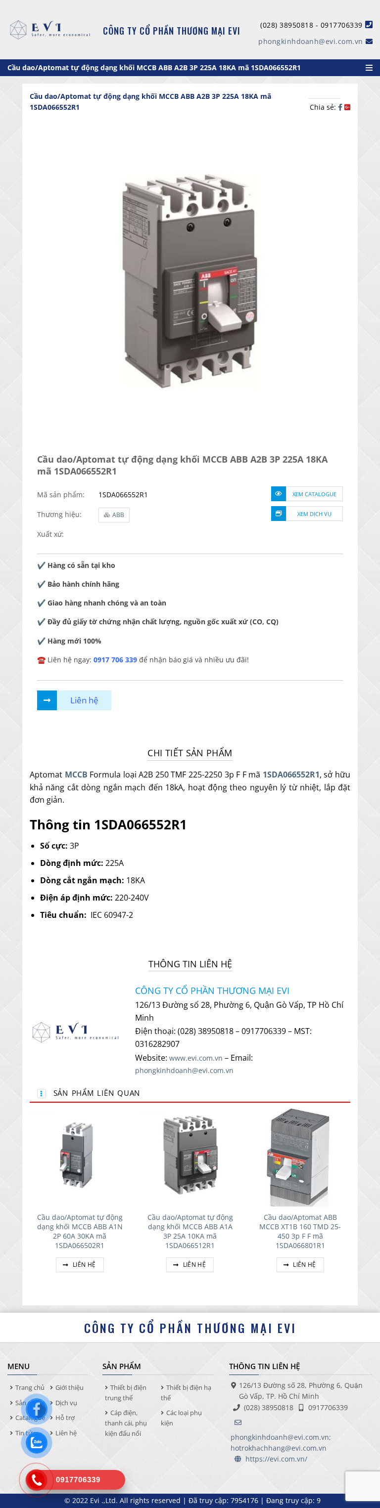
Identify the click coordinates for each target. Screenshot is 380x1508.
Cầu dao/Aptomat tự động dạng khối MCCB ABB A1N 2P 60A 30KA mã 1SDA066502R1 (80, 1231)
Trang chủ (30, 1387)
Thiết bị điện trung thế (125, 1392)
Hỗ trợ (65, 1417)
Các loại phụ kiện (181, 1417)
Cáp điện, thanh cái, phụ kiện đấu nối (126, 1423)
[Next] (349, 1201)
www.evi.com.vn (196, 1058)
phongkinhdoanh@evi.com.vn (310, 41)
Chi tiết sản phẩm (189, 753)
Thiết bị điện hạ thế (186, 1392)
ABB (118, 515)
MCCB (76, 774)
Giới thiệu (69, 1387)
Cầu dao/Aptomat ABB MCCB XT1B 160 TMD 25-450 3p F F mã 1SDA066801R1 (300, 1231)
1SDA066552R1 (291, 774)
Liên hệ (83, 1264)
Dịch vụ (66, 1402)
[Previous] (30, 1201)
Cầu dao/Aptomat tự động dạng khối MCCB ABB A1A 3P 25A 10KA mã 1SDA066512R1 (190, 1231)
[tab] (189, 753)
